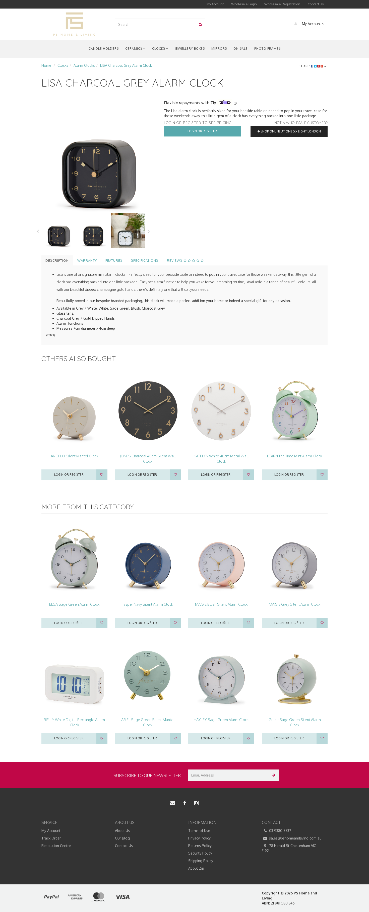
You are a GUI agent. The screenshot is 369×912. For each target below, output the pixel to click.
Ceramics (134, 48)
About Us (122, 830)
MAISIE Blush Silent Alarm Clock (221, 604)
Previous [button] (37, 230)
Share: (305, 66)
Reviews (175, 260)
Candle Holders (104, 48)
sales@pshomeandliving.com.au (295, 838)
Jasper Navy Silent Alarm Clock (147, 604)
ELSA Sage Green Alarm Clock (74, 604)
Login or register (69, 474)
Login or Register (202, 131)
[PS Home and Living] (74, 24)
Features (113, 260)
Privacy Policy (199, 838)
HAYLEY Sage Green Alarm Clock (221, 719)
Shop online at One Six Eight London (290, 131)
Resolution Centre (56, 846)
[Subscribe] (273, 775)
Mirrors (219, 48)
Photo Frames (267, 48)
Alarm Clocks (84, 65)
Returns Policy (200, 846)
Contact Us (316, 4)
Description (57, 260)
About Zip (196, 868)
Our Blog (122, 838)
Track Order (51, 838)
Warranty (87, 260)
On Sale (240, 48)
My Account (215, 4)
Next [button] (148, 230)
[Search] (200, 24)
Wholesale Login (244, 4)
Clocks (159, 48)
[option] (98, 155)
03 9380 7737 (279, 830)
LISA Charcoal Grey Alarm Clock (126, 65)
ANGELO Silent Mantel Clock (74, 456)
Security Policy (200, 853)
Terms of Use (199, 830)
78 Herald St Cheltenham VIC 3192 (289, 848)
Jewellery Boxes (190, 48)
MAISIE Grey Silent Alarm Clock (294, 604)
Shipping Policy (200, 861)
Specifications (144, 260)
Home (46, 65)
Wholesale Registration (282, 4)
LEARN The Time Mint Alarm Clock (294, 456)
